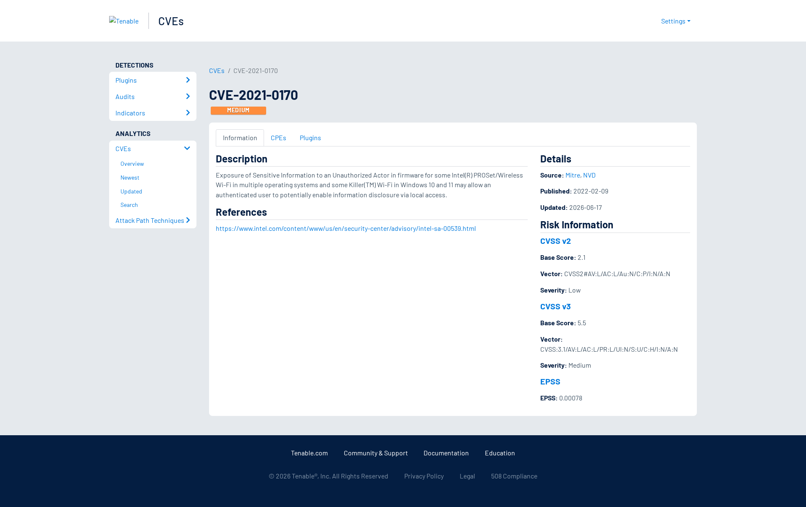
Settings (673, 21)
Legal (467, 476)
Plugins (310, 137)
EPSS (550, 381)
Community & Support (376, 453)
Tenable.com (309, 453)
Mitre (572, 175)
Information (240, 137)
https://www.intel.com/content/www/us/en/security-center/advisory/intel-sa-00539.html (346, 228)
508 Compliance (514, 476)
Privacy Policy (424, 476)
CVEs (171, 20)
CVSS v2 (555, 240)
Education (500, 453)
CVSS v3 (555, 306)
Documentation (446, 453)
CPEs (278, 137)
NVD (589, 175)
